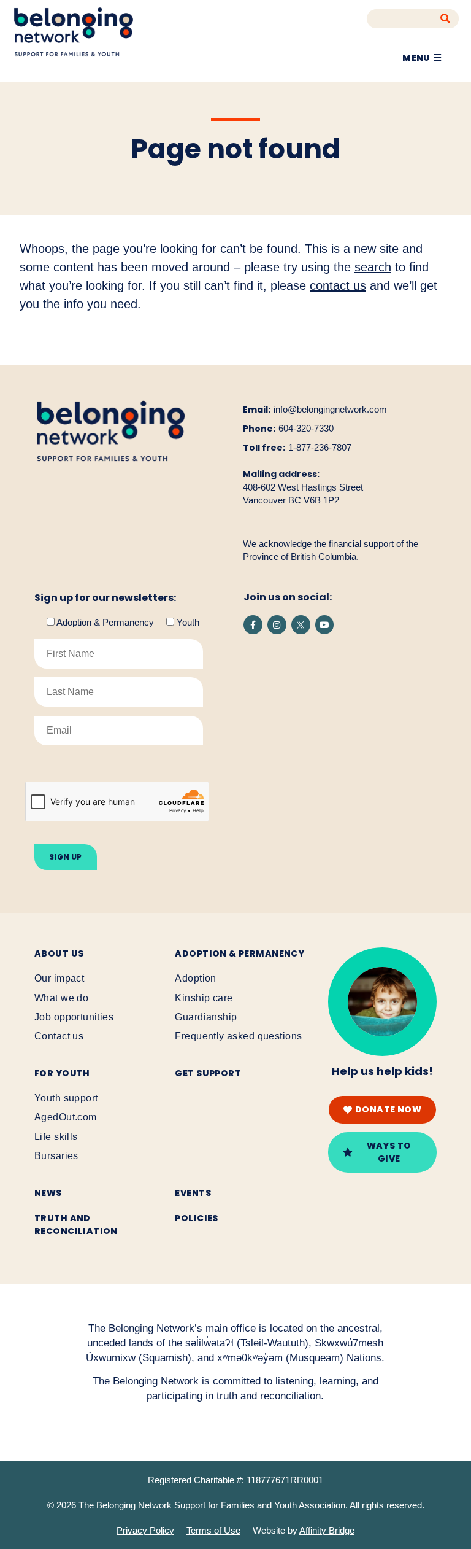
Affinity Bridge (326, 1530)
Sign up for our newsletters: (105, 598)
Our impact (59, 978)
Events (193, 1193)
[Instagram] (276, 624)
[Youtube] (324, 624)
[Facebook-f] (252, 624)
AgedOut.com (65, 1117)
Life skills (56, 1137)
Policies (196, 1218)
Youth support (66, 1098)
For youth (62, 1073)
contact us (338, 285)
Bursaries (56, 1156)
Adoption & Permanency (239, 953)
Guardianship (206, 1017)
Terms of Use (213, 1530)
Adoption (195, 978)
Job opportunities (73, 1017)
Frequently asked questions (238, 1036)
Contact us (58, 1036)
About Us (58, 953)
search (372, 267)
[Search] (445, 18)
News (48, 1193)
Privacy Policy (145, 1530)
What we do (61, 998)
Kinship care (203, 998)
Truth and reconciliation (76, 1224)
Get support (208, 1073)
